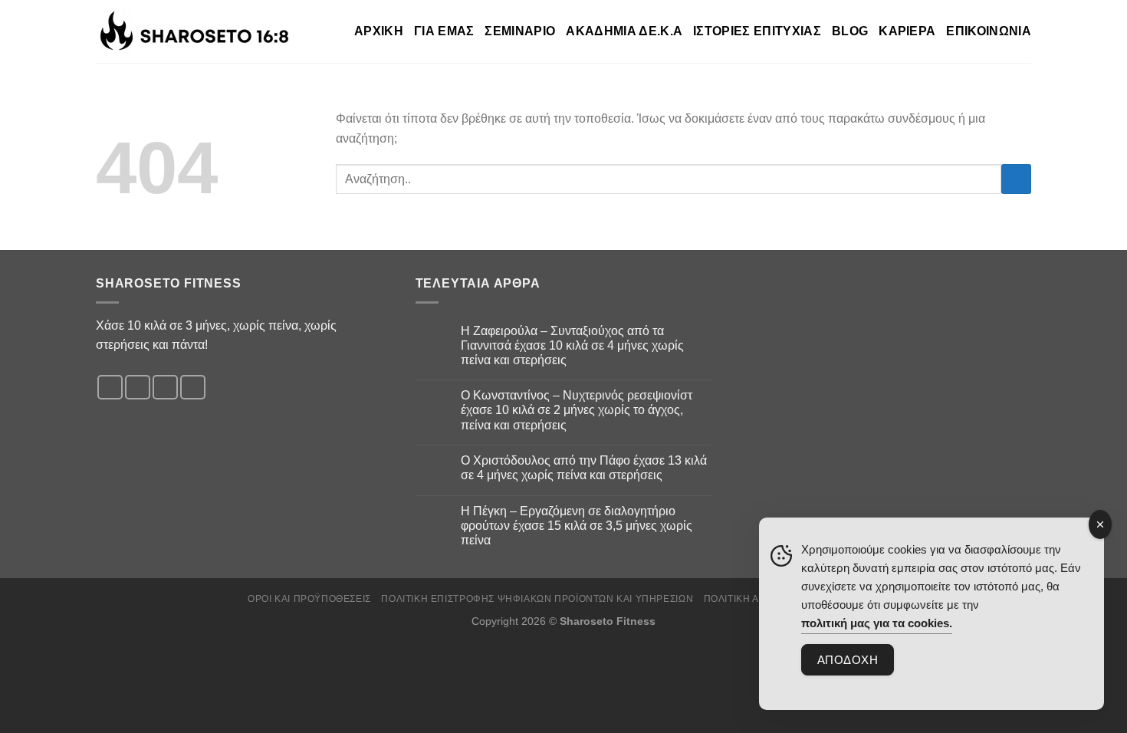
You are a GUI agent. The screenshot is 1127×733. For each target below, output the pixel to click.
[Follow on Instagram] (137, 387)
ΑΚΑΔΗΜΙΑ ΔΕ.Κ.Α (624, 31)
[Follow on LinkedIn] (192, 387)
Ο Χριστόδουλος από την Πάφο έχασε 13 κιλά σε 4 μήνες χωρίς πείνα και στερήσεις (584, 468)
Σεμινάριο (520, 31)
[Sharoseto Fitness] (196, 31)
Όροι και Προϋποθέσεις (309, 598)
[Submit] (1016, 179)
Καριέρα (907, 31)
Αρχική (378, 31)
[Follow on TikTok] (165, 387)
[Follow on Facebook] (110, 387)
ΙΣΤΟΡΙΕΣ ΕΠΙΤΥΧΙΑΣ (757, 31)
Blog (850, 31)
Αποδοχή (847, 659)
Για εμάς (444, 31)
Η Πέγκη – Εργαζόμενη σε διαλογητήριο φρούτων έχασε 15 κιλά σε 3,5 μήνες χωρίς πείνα (576, 526)
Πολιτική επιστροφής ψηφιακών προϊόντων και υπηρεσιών (537, 598)
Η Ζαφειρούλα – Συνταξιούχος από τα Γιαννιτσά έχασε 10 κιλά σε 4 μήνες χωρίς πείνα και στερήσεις (572, 345)
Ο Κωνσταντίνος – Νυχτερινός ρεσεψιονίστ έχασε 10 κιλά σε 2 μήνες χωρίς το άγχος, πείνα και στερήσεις (576, 410)
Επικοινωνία (988, 31)
